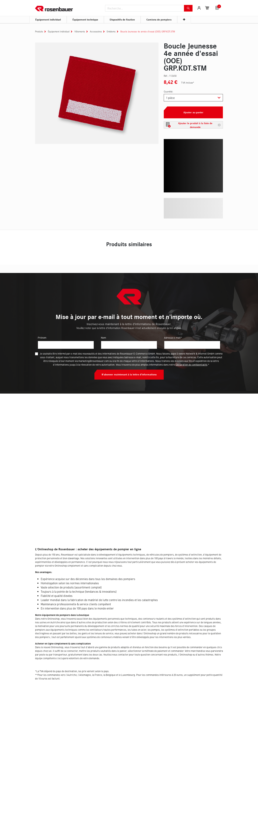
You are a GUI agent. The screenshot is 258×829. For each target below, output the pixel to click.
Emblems (111, 31)
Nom (103, 337)
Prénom (42, 337)
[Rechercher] (188, 8)
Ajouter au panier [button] (193, 112)
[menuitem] (48, 19)
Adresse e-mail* (173, 337)
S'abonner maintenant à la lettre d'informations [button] (129, 374)
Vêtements (79, 31)
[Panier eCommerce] (207, 8)
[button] (193, 125)
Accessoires (96, 31)
